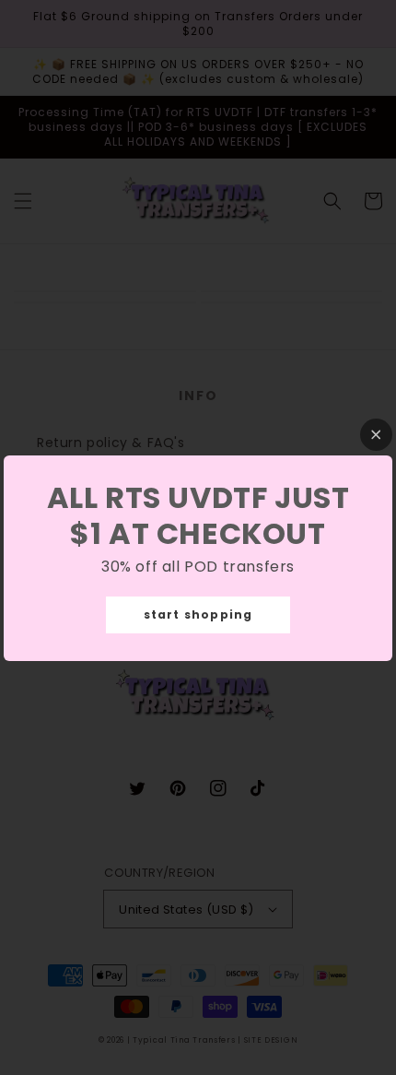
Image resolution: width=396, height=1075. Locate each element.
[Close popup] (376, 435)
